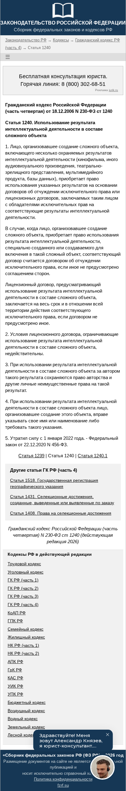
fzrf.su (63, 785)
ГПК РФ (15, 620)
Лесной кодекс (22, 734)
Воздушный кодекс (26, 710)
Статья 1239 (31, 455)
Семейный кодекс (25, 629)
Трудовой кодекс (24, 563)
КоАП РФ (17, 612)
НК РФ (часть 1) (23, 645)
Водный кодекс (23, 718)
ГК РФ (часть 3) (23, 596)
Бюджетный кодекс (27, 702)
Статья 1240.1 (92, 455)
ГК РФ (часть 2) (23, 588)
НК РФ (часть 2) (23, 653)
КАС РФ (15, 677)
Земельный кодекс (26, 726)
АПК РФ (15, 661)
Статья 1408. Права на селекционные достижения (60, 513)
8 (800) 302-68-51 (83, 84)
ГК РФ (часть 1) (23, 580)
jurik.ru (113, 90)
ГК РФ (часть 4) (23, 604)
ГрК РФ (15, 669)
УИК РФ (15, 686)
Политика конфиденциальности (63, 779)
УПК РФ (15, 694)
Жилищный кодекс (26, 637)
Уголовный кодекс (25, 572)
